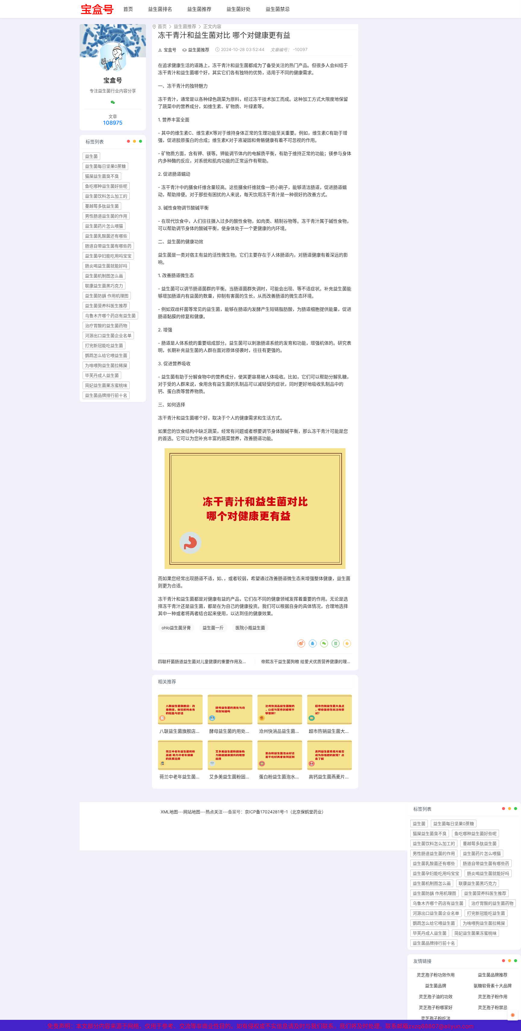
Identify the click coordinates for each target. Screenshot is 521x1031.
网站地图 (191, 811)
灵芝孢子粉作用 (492, 996)
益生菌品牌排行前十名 (106, 395)
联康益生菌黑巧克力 (104, 285)
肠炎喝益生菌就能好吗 (106, 265)
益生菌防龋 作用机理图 (106, 295)
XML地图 (169, 811)
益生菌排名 (160, 9)
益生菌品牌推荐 (492, 974)
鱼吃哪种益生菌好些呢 (106, 186)
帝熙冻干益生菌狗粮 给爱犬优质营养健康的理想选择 (310, 661)
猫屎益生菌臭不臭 (102, 176)
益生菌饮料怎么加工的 (106, 196)
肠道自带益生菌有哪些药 (108, 245)
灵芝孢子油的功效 (436, 996)
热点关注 (214, 811)
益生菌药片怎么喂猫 (104, 225)
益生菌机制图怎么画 (104, 275)
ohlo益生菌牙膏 (176, 627)
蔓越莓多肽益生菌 (102, 206)
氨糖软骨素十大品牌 (493, 985)
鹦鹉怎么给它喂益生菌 (106, 355)
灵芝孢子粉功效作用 (436, 974)
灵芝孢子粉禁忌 (492, 1007)
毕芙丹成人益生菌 (102, 375)
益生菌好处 (238, 9)
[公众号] (112, 102)
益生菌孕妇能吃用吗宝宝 (108, 255)
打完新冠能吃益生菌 (104, 345)
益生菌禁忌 (278, 9)
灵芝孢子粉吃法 (435, 1018)
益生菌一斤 (213, 627)
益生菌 (91, 156)
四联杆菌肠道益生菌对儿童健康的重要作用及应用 (204, 661)
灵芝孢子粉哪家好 (436, 1007)
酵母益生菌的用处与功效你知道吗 (243, 731)
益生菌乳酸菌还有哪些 (106, 235)
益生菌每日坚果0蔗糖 (105, 166)
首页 (128, 9)
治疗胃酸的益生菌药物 (106, 325)
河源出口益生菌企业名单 (108, 335)
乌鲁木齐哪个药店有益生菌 (110, 315)
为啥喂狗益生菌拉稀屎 (106, 365)
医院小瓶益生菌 (250, 627)
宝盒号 (170, 49)
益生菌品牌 (435, 985)
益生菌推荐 (199, 9)
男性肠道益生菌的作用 (106, 216)
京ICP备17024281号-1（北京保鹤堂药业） (285, 811)
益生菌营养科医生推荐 (106, 305)
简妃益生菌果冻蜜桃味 (106, 385)
